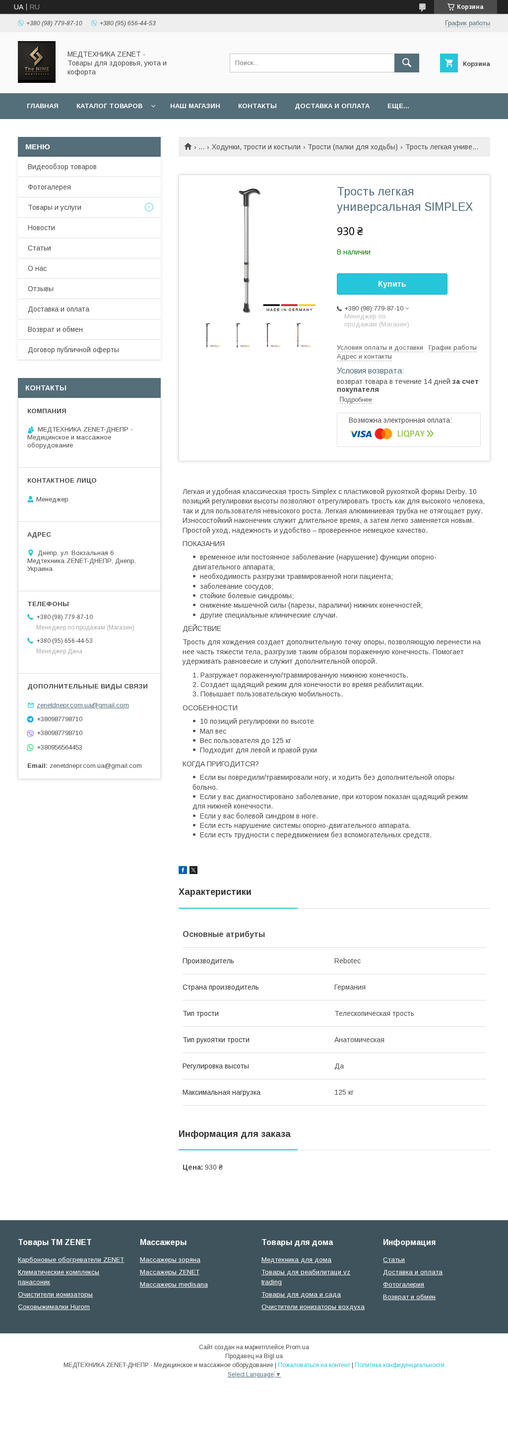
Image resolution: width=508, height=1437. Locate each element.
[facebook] (183, 871)
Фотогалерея (49, 187)
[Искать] (406, 63)
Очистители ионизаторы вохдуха (313, 1307)
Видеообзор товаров (62, 167)
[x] (193, 871)
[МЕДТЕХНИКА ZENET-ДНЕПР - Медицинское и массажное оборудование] (37, 80)
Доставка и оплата (332, 106)
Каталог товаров (109, 106)
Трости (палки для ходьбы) (353, 147)
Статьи (39, 248)
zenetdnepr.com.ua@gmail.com (83, 705)
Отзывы (41, 289)
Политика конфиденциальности (399, 1365)
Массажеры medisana (174, 1284)
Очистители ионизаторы (55, 1294)
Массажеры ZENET (169, 1272)
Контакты (257, 106)
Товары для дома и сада (301, 1294)
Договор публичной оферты (73, 350)
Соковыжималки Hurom (54, 1307)
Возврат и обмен (55, 329)
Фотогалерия (403, 1284)
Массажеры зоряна (170, 1259)
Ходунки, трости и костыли (256, 147)
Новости (41, 228)
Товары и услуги (54, 207)
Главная (43, 106)
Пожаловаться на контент (314, 1365)
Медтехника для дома (296, 1259)
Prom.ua (297, 1347)
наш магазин (195, 106)
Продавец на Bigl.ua (254, 1356)
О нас (37, 268)
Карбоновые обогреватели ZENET (71, 1259)
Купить (392, 284)
